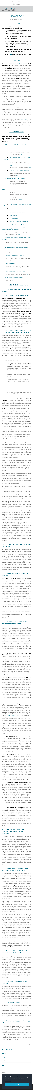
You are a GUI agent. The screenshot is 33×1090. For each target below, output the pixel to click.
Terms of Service (24, 119)
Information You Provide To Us (17, 148)
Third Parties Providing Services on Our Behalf (20, 209)
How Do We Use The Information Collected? (15, 178)
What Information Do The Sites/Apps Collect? (15, 144)
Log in (3, 1069)
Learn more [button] (8, 1081)
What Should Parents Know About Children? (15, 255)
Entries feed (4, 1072)
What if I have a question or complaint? (14, 277)
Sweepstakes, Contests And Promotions (19, 221)
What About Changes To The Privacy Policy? (15, 271)
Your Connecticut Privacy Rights (17, 224)
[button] (30, 9)
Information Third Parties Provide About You (20, 170)
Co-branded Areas (14, 218)
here (11, 54)
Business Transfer (14, 215)
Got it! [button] (17, 1084)
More (21, 154)
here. (12, 280)
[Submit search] (29, 1045)
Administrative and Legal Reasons (17, 212)
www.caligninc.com (20, 63)
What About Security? (10, 263)
